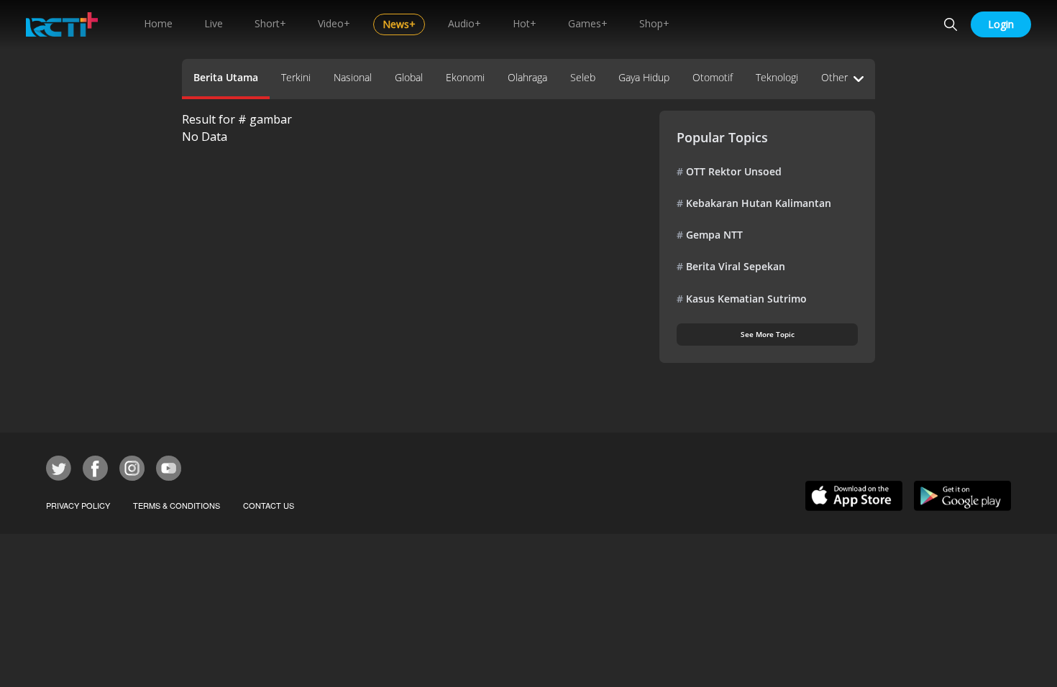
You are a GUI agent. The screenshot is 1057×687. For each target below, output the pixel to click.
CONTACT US (268, 505)
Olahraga (527, 77)
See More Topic (768, 334)
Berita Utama (225, 77)
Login (1001, 24)
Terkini (296, 77)
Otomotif (712, 77)
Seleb (582, 77)
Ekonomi (465, 77)
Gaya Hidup (643, 77)
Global (409, 77)
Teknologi (777, 77)
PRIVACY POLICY (78, 505)
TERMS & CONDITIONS (176, 505)
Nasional (353, 77)
